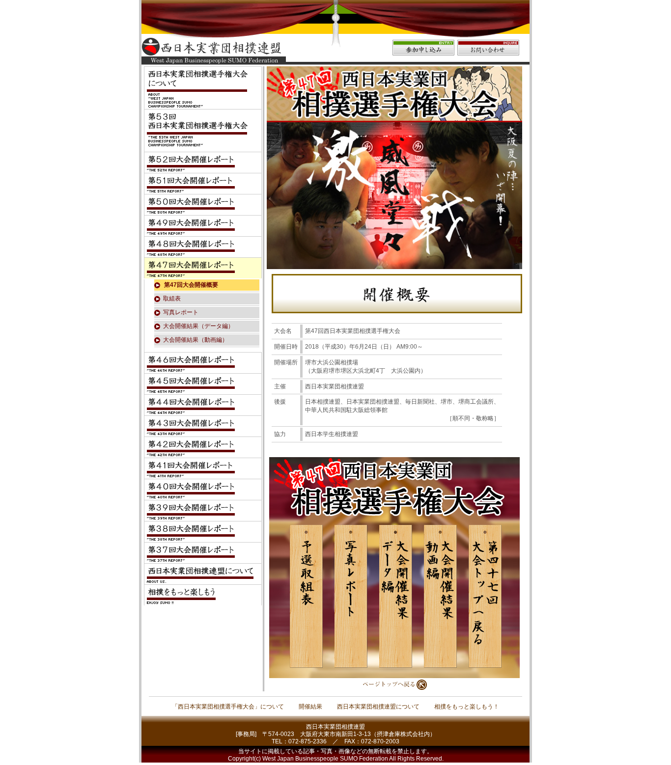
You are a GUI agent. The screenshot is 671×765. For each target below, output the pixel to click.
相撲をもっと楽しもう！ (466, 706)
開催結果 (310, 706)
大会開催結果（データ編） (198, 326)
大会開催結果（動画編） (195, 339)
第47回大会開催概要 (191, 284)
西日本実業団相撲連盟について (378, 706)
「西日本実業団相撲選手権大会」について (228, 706)
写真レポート (180, 312)
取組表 (172, 298)
